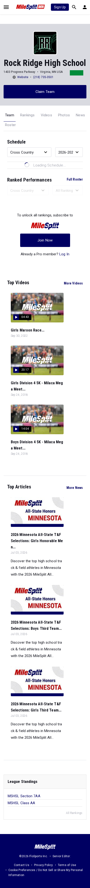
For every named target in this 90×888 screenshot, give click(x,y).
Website (22, 77)
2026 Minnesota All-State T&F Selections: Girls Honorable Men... (37, 540)
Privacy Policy (43, 865)
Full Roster (75, 179)
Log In (64, 254)
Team (9, 115)
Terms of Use (67, 865)
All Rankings (74, 813)
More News (74, 488)
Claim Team (45, 92)
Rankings (27, 115)
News (80, 115)
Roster (10, 125)
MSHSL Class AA (21, 803)
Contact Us (21, 865)
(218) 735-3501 (43, 77)
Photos (64, 115)
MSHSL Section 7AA (24, 796)
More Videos (73, 283)
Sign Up (60, 7)
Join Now (45, 240)
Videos (46, 115)
